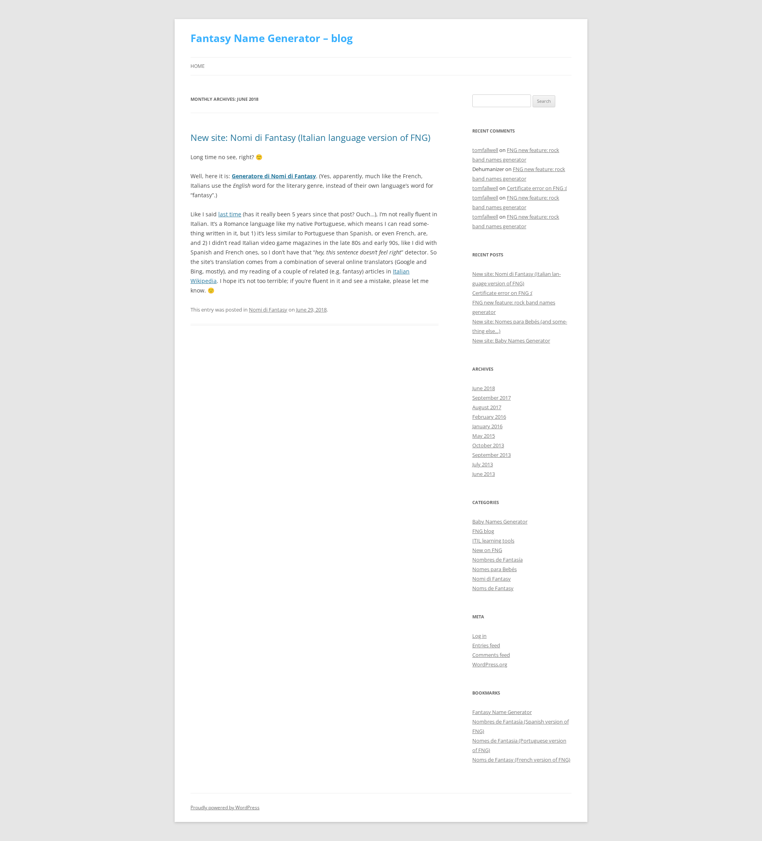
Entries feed (486, 645)
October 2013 (488, 445)
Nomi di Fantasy (268, 309)
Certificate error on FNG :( (537, 188)
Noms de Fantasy (493, 588)
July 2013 (482, 464)
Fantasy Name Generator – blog (271, 38)
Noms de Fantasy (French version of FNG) (521, 759)
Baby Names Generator (499, 521)
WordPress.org (489, 664)
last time (229, 214)
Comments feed (491, 654)
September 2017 (491, 397)
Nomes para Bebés (494, 569)
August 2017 (486, 407)
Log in (479, 635)
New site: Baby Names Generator (511, 340)
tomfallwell (485, 150)
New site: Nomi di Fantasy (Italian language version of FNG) (310, 137)
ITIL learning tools (493, 540)
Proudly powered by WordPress (225, 807)
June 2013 (483, 473)
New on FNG (487, 550)
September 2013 (491, 454)
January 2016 (487, 426)
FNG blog (483, 531)
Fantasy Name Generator (502, 712)
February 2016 (489, 416)
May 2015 (483, 435)
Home (197, 66)
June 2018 (483, 388)
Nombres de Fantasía (497, 559)
